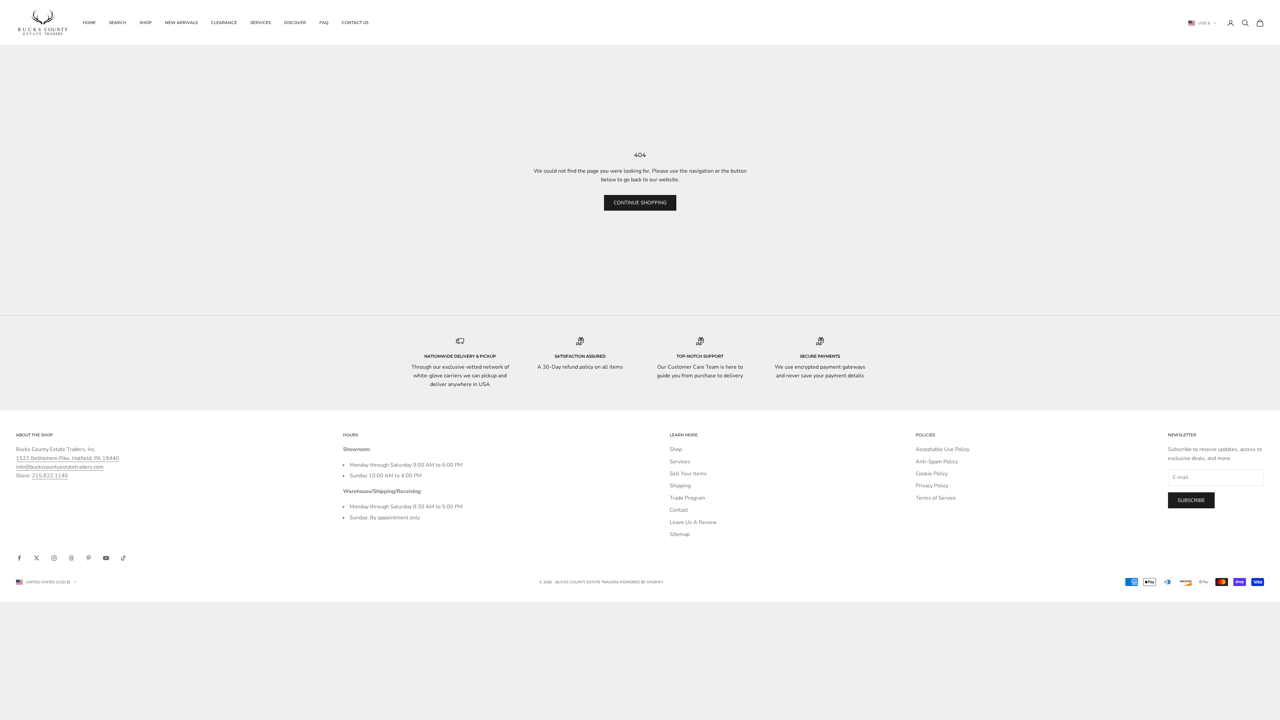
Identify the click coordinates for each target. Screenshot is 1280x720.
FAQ (323, 22)
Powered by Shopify (641, 582)
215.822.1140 (50, 475)
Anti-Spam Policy (937, 461)
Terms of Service (936, 498)
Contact (679, 510)
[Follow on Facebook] (19, 558)
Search (117, 22)
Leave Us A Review (693, 522)
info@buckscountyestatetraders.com (60, 467)
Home (89, 22)
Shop (146, 22)
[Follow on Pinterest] (88, 558)
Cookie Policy (932, 473)
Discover (295, 22)
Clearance (224, 22)
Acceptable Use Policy (942, 449)
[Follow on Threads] (71, 558)
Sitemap (680, 534)
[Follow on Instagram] (54, 558)
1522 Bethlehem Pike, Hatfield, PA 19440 (67, 458)
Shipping (680, 485)
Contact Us (355, 22)
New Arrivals (181, 22)
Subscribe (1191, 500)
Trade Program (687, 498)
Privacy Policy (932, 485)
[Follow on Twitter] (36, 558)
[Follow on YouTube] (106, 558)
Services (260, 22)
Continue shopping (640, 202)
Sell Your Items (688, 473)
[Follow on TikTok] (123, 558)
